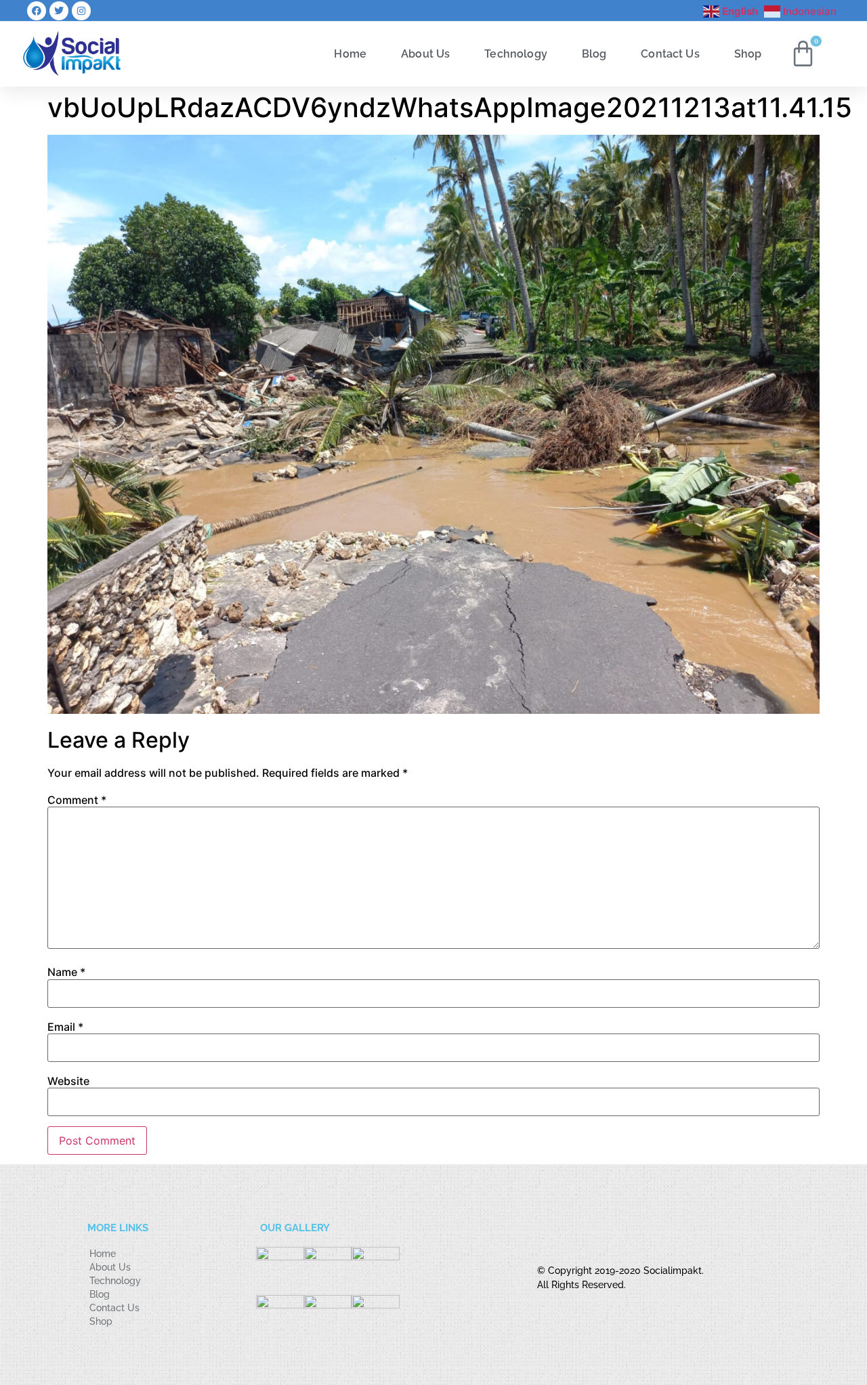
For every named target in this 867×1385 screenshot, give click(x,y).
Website (68, 1080)
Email (65, 1026)
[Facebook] (36, 10)
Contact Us (670, 53)
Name (66, 971)
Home (350, 53)
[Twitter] (58, 10)
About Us (425, 53)
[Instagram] (81, 10)
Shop (748, 53)
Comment (76, 799)
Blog (594, 53)
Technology (515, 53)
